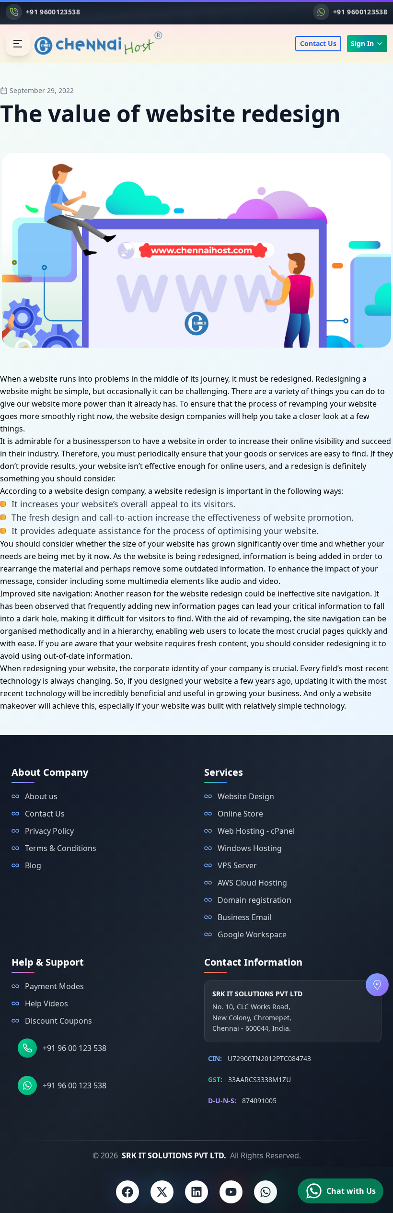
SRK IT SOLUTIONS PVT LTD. (174, 1155)
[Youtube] (231, 1191)
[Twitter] (161, 1191)
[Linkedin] (196, 1191)
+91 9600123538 (53, 11)
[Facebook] (127, 1191)
